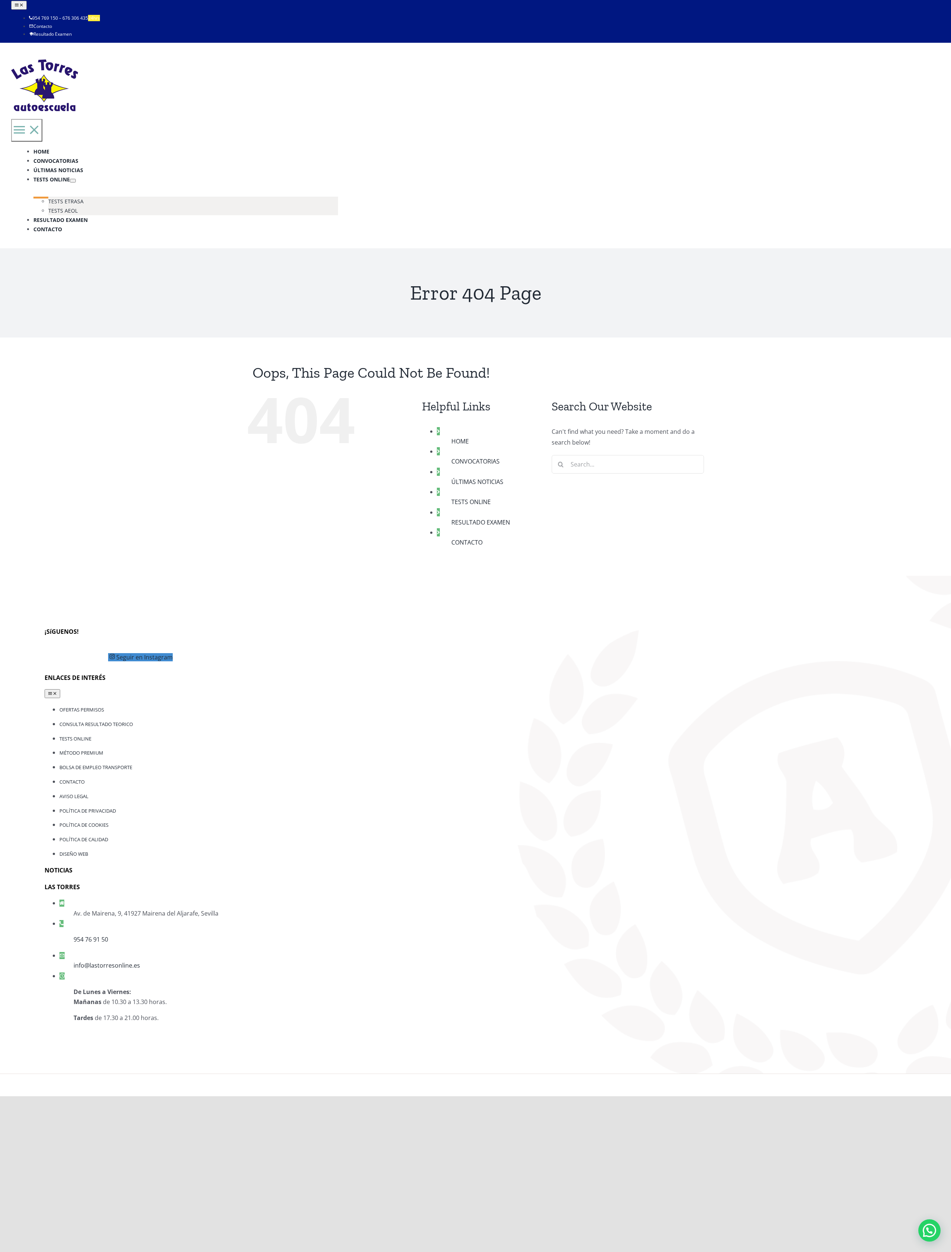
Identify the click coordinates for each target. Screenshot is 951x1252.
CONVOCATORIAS (475, 461)
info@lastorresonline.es (107, 965)
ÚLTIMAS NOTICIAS (477, 482)
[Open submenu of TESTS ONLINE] (73, 181)
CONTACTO (467, 542)
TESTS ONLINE (471, 502)
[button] (929, 1230)
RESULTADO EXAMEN (480, 522)
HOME (460, 441)
